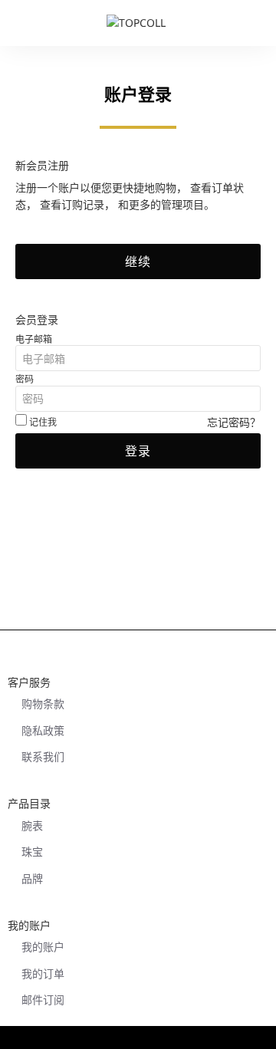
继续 (138, 261)
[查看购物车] (257, 23)
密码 (24, 379)
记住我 (42, 422)
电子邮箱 (33, 340)
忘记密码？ (234, 422)
